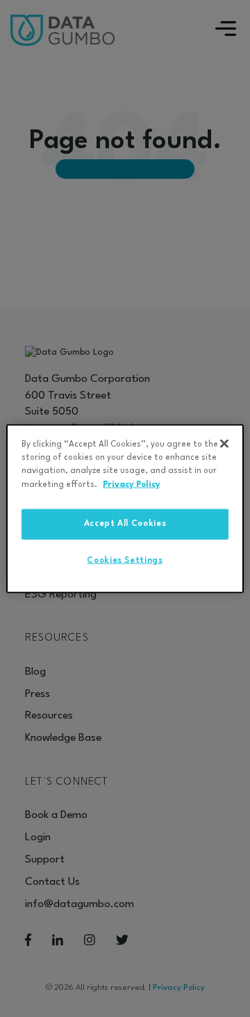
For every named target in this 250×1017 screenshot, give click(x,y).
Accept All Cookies (125, 524)
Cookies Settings (124, 560)
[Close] (224, 444)
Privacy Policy (131, 484)
